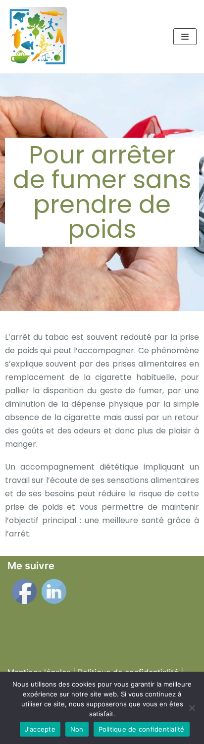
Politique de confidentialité (142, 729)
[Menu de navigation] (185, 36)
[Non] (192, 708)
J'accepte (40, 729)
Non (77, 729)
